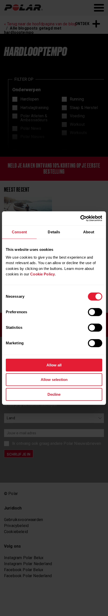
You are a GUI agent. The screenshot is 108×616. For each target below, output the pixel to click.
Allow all (54, 365)
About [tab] (88, 232)
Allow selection (54, 379)
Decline (54, 394)
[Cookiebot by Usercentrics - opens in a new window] (80, 218)
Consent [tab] (19, 232)
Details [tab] (54, 232)
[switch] (95, 312)
